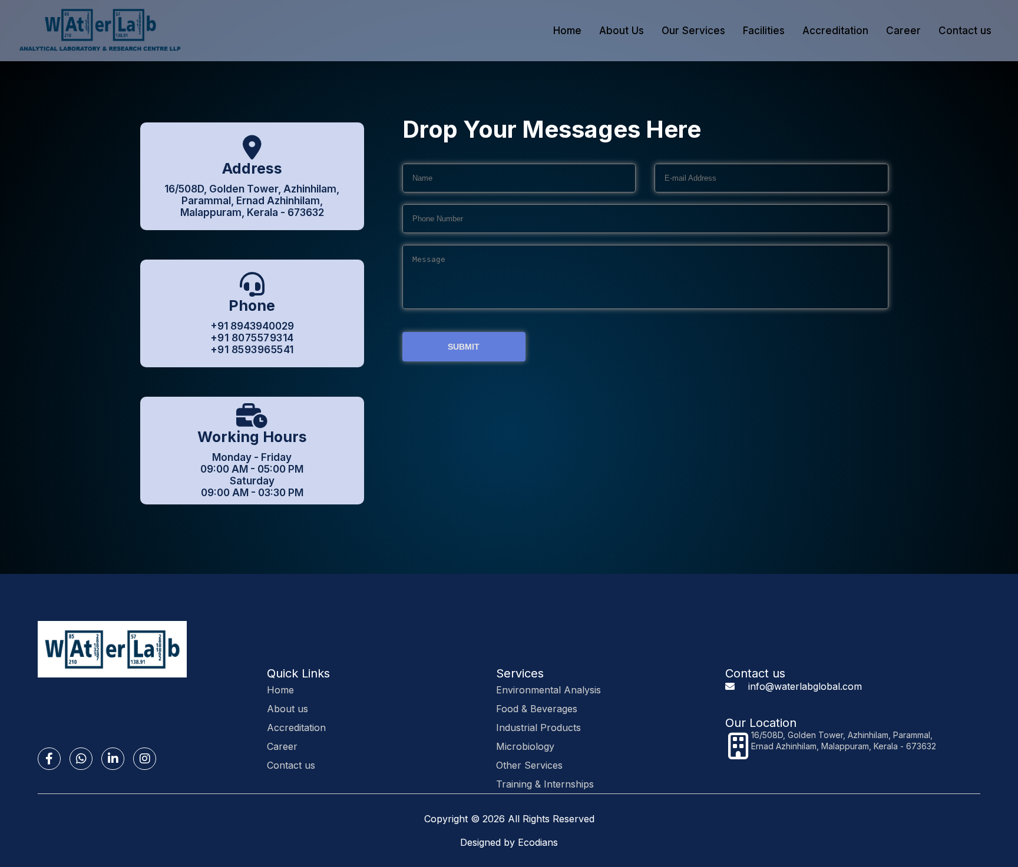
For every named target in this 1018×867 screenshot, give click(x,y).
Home (567, 30)
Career (903, 30)
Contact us (964, 30)
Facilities (764, 30)
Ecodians (538, 842)
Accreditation (835, 30)
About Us (621, 30)
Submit (464, 346)
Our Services (693, 30)
